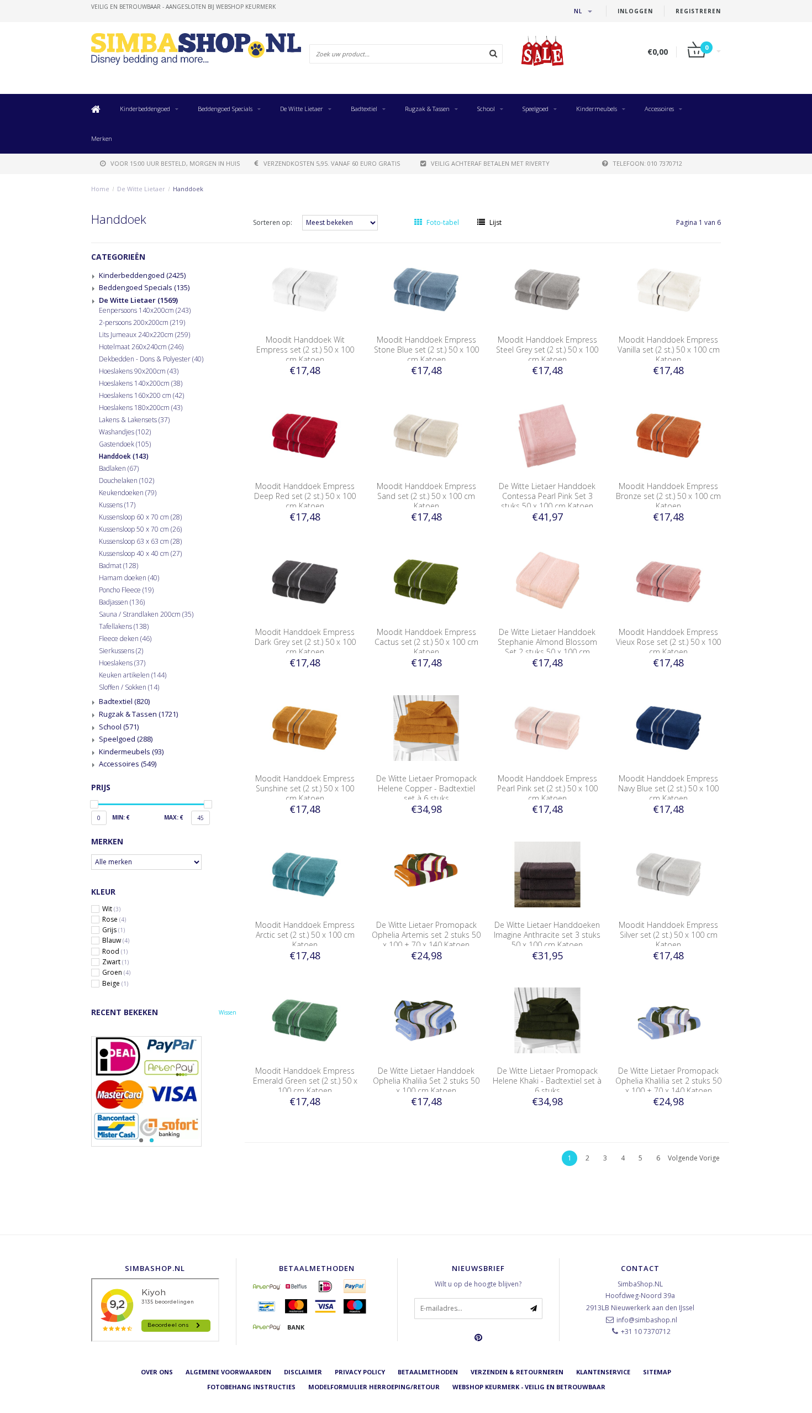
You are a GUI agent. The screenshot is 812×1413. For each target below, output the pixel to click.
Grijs (113, 930)
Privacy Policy (360, 1372)
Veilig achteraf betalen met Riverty (490, 163)
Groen (116, 972)
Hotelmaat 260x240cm (141, 347)
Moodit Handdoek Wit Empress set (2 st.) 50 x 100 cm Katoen (305, 349)
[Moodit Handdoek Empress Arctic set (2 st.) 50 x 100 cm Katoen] (305, 873)
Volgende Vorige (694, 1158)
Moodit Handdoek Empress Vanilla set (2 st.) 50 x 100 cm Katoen (669, 349)
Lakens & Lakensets (134, 420)
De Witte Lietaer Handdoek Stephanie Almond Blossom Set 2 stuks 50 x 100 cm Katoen (547, 647)
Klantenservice (603, 1372)
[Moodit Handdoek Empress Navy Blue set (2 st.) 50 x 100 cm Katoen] (669, 727)
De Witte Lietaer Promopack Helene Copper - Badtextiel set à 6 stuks (426, 788)
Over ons (157, 1372)
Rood (115, 951)
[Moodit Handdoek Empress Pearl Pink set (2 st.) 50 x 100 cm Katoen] (547, 727)
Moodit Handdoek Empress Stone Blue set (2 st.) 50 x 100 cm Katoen (426, 349)
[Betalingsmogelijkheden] (163, 1091)
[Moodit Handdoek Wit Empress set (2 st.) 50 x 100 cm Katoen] (305, 288)
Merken (101, 138)
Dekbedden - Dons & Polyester (151, 359)
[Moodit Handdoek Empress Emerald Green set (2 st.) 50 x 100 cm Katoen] (305, 1020)
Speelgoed (536, 108)
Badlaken (119, 468)
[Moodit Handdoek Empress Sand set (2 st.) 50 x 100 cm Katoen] (426, 435)
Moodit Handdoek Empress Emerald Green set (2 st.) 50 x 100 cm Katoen (305, 1080)
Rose (114, 919)
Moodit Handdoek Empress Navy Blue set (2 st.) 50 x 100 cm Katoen (668, 788)
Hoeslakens (122, 663)
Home (100, 189)
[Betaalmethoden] (267, 1286)
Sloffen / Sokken (129, 687)
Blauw (115, 940)
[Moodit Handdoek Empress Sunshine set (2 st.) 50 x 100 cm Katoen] (305, 727)
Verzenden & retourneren (517, 1372)
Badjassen (122, 602)
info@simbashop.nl (646, 1320)
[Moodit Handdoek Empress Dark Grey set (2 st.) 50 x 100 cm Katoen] (305, 581)
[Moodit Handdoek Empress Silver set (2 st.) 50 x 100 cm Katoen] (669, 873)
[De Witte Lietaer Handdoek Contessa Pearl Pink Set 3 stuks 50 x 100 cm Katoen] (547, 435)
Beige (115, 983)
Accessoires (659, 108)
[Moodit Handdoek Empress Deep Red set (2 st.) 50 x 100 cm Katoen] (305, 435)
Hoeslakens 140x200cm (140, 383)
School (486, 108)
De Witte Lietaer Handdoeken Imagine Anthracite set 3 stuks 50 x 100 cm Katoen (547, 935)
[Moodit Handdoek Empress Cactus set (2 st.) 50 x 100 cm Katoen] (426, 581)
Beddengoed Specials (225, 108)
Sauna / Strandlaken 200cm (146, 614)
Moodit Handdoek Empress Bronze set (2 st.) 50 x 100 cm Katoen (668, 496)
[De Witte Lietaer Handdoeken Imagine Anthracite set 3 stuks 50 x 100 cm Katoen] (547, 873)
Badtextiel (364, 108)
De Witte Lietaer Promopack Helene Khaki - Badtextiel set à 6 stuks (547, 1080)
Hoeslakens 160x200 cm (141, 395)
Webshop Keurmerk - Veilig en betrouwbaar (528, 1387)
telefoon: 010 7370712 (647, 163)
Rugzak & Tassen (427, 108)
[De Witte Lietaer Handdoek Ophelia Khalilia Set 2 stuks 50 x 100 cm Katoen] (426, 1020)
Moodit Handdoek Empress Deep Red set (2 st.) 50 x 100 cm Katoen (305, 496)
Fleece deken (125, 638)
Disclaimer (303, 1372)
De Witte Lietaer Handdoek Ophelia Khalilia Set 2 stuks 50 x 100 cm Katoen (426, 1080)
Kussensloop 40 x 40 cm (140, 553)
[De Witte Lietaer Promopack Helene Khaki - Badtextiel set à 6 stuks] (547, 1020)
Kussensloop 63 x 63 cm (140, 541)
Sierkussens (121, 651)
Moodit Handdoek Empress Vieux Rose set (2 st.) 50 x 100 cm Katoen (668, 642)
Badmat (118, 565)
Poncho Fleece (126, 590)
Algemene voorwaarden (228, 1372)
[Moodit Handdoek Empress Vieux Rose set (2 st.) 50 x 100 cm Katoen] (669, 581)
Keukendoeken (127, 492)
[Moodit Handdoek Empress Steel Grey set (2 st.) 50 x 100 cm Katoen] (547, 288)
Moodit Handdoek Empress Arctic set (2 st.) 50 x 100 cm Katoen (305, 935)
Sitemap (657, 1372)
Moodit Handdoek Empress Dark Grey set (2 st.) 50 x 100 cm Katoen (305, 642)
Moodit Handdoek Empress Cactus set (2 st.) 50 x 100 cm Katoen (426, 642)
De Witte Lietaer (301, 108)
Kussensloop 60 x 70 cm (140, 517)
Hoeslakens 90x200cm (138, 371)
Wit (111, 909)
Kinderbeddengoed (145, 108)
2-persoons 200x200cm (142, 322)
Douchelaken (126, 480)
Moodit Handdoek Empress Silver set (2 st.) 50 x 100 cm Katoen (668, 935)
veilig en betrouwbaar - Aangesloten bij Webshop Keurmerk (183, 6)
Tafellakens (124, 626)
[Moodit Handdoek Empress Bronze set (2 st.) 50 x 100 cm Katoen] (669, 435)
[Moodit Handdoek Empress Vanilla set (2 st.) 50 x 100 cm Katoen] (669, 288)
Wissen (227, 1012)
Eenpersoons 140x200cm (145, 310)
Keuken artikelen (132, 675)
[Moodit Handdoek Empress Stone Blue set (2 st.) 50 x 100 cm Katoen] (426, 288)
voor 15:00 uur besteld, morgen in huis (175, 163)
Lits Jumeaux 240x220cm (144, 334)
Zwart (115, 962)
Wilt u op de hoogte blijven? (478, 1284)
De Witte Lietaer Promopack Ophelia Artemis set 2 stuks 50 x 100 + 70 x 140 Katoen (426, 935)
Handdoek (188, 189)
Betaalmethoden (428, 1372)
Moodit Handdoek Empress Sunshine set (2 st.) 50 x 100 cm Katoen (305, 788)
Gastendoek (125, 444)
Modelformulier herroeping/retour (374, 1387)
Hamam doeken (129, 578)
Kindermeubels (596, 108)
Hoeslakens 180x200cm (140, 407)
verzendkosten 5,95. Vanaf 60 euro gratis (331, 163)
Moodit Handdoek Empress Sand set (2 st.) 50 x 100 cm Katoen (426, 496)
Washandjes (125, 432)
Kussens (117, 505)
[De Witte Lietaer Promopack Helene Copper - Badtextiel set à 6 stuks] (426, 727)
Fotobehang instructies (251, 1387)
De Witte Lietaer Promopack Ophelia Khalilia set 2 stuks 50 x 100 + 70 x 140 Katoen (668, 1080)
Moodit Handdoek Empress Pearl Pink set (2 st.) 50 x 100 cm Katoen (547, 788)
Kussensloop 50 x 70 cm (140, 529)
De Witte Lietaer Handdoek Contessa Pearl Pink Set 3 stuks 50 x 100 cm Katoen (547, 496)
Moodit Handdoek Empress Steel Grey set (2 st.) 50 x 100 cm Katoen (547, 349)
